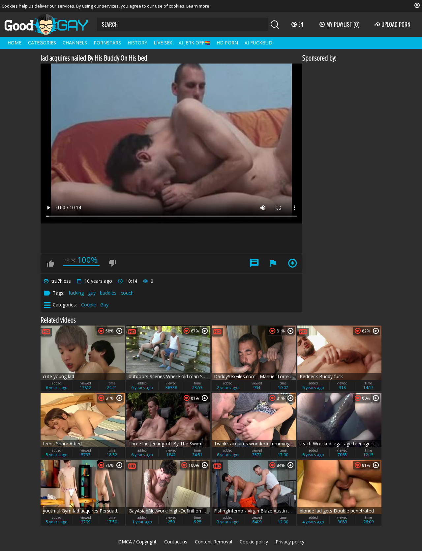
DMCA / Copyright (137, 541)
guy (92, 293)
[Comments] (254, 263)
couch (127, 293)
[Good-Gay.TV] (50, 24)
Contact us (175, 541)
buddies (108, 293)
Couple (88, 305)
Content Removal (213, 541)
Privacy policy (290, 541)
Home (14, 42)
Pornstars (107, 42)
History (137, 42)
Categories (42, 42)
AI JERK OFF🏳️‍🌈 (194, 42)
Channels (75, 42)
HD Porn (227, 42)
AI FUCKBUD (258, 42)
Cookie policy (254, 541)
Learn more (197, 6)
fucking (76, 293)
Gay (104, 305)
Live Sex (163, 42)
